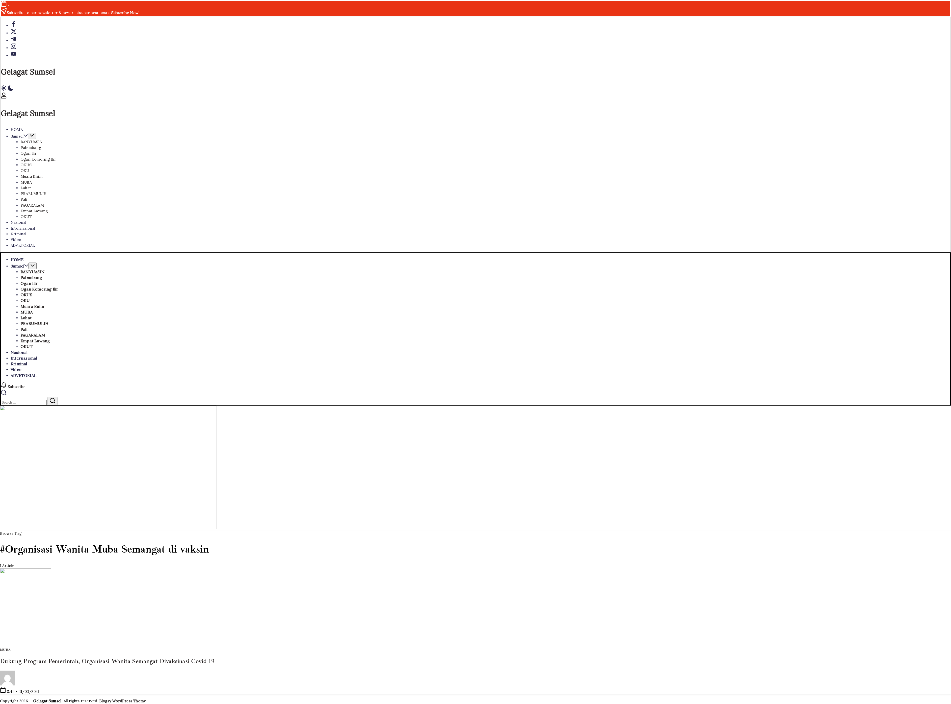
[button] (475, 89)
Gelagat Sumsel (28, 71)
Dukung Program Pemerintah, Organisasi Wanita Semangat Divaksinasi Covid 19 (107, 661)
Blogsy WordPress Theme (122, 701)
